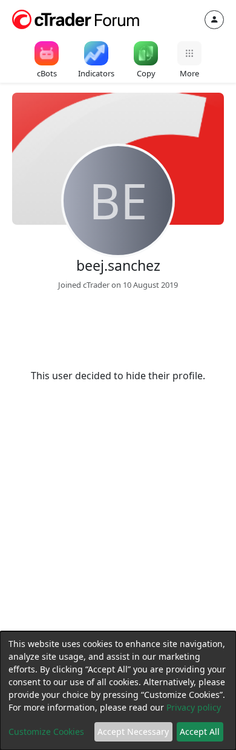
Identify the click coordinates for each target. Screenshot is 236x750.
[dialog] (118, 690)
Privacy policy (193, 707)
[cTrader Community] (76, 18)
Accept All (200, 731)
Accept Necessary (133, 731)
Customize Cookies (46, 731)
